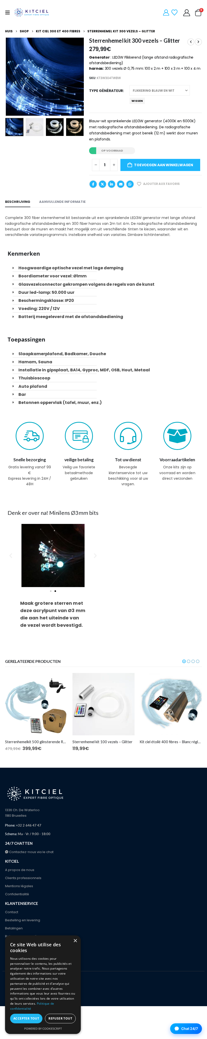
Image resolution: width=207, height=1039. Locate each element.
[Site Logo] (32, 12)
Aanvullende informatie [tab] (62, 201)
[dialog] (43, 984)
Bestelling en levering (22, 920)
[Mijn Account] (187, 12)
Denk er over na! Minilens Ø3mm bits (53, 512)
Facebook (93, 184)
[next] (198, 41)
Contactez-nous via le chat (31, 852)
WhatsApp (130, 184)
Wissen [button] (137, 101)
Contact (11, 912)
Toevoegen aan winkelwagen (163, 164)
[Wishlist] (174, 13)
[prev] (190, 41)
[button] (9, 12)
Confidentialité (17, 894)
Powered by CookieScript (43, 1028)
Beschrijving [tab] (17, 201)
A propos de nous (19, 869)
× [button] (75, 941)
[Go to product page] (36, 704)
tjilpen (102, 184)
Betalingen (14, 928)
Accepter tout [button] (26, 1018)
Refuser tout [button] (60, 1018)
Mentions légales (19, 886)
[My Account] (166, 13)
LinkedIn (112, 184)
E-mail (121, 184)
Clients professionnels (23, 878)
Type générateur (106, 90)
